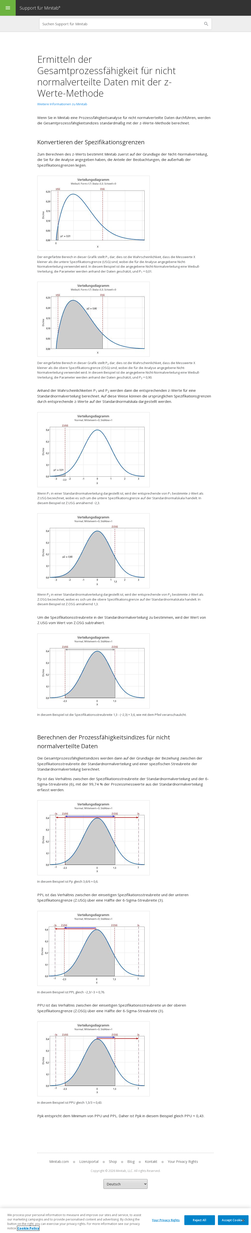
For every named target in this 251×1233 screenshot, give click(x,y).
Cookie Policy (28, 1228)
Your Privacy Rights (166, 1220)
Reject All (199, 1220)
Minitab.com (59, 1161)
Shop (113, 1161)
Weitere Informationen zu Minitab (62, 104)
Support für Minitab (40, 8)
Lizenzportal (89, 1161)
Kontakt (151, 1161)
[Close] (243, 1220)
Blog (131, 1161)
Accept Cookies (233, 1220)
